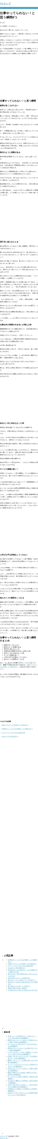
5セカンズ (5, 3)
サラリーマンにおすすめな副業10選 (13, 732)
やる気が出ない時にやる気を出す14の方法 (22, 990)
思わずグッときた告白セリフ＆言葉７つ (22, 980)
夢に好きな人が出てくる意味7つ (19, 986)
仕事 (7, 8)
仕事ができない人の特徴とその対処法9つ (15, 725)
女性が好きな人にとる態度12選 (19, 978)
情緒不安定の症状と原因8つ (17, 988)
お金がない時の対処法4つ (9, 736)
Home (2, 8)
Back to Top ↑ (4, 1138)
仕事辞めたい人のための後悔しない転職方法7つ (17, 729)
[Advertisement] (19, 77)
